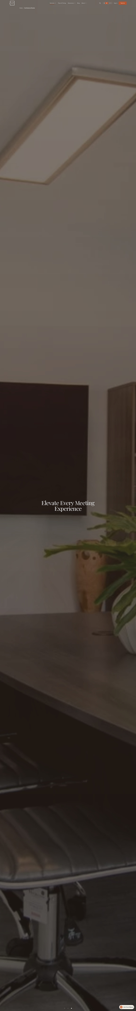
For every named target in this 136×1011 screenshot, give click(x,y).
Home (21, 8)
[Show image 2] (68, 1008)
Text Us (122, 3)
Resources (71, 3)
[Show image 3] (71, 1008)
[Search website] (100, 3)
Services (52, 3)
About (83, 3)
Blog (78, 3)
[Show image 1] (64, 1008)
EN (106, 3)
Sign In (115, 3)
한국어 (110, 3)
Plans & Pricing (62, 3)
